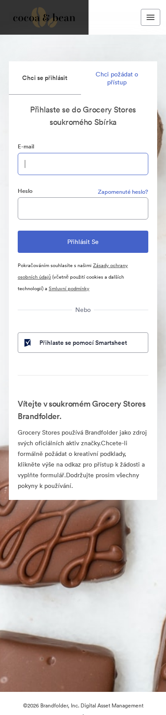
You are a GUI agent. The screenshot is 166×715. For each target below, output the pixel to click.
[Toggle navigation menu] (150, 17)
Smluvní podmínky (69, 288)
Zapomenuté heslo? (123, 192)
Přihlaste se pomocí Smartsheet (83, 342)
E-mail (26, 146)
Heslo (25, 191)
